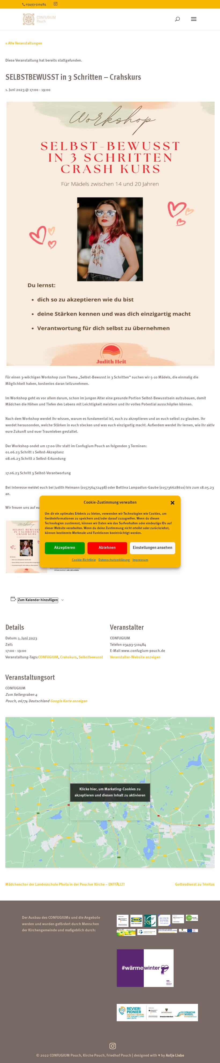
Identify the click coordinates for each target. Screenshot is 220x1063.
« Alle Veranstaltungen (23, 43)
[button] (172, 503)
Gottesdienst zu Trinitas (195, 884)
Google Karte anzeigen (68, 701)
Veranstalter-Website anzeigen (135, 657)
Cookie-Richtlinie (84, 560)
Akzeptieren (64, 548)
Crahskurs (68, 657)
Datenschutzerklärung (114, 560)
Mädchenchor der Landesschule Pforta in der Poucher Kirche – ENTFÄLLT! (65, 884)
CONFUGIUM (48, 657)
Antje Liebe (175, 1055)
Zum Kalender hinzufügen (38, 600)
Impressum (140, 560)
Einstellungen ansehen (152, 548)
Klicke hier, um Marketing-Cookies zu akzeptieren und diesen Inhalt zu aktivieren (110, 792)
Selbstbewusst (91, 657)
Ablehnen (107, 548)
